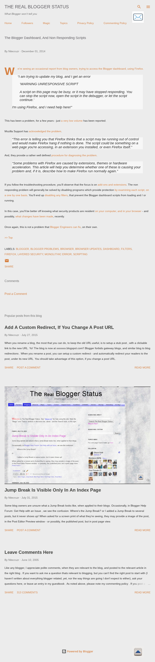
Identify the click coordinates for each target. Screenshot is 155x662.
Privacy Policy (85, 23)
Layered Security (30, 254)
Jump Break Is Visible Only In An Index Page (53, 490)
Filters (126, 248)
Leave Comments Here (29, 552)
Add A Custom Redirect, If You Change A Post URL (59, 327)
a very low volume (72, 120)
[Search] (139, 7)
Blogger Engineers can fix (65, 226)
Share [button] (9, 266)
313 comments (27, 592)
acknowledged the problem (45, 131)
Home (8, 23)
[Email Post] (7, 261)
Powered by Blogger (79, 651)
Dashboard (111, 248)
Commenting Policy (115, 23)
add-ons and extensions (112, 184)
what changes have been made (34, 216)
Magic (46, 23)
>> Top (9, 237)
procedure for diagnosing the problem (74, 155)
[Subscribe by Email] (138, 17)
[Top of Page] (138, 652)
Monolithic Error (58, 254)
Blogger (22, 248)
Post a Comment (16, 293)
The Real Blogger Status (37, 6)
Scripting (80, 254)
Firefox (10, 254)
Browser (67, 248)
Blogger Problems (44, 248)
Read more (142, 367)
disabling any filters (56, 195)
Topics (63, 23)
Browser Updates (88, 248)
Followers (27, 23)
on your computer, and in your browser (118, 211)
